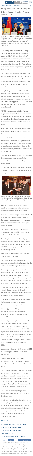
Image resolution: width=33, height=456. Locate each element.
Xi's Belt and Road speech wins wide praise (13, 424)
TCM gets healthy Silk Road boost (11, 427)
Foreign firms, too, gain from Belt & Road (13, 436)
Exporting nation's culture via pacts (11, 430)
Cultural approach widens (8, 433)
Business (8, 6)
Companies (16, 6)
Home (3, 6)
